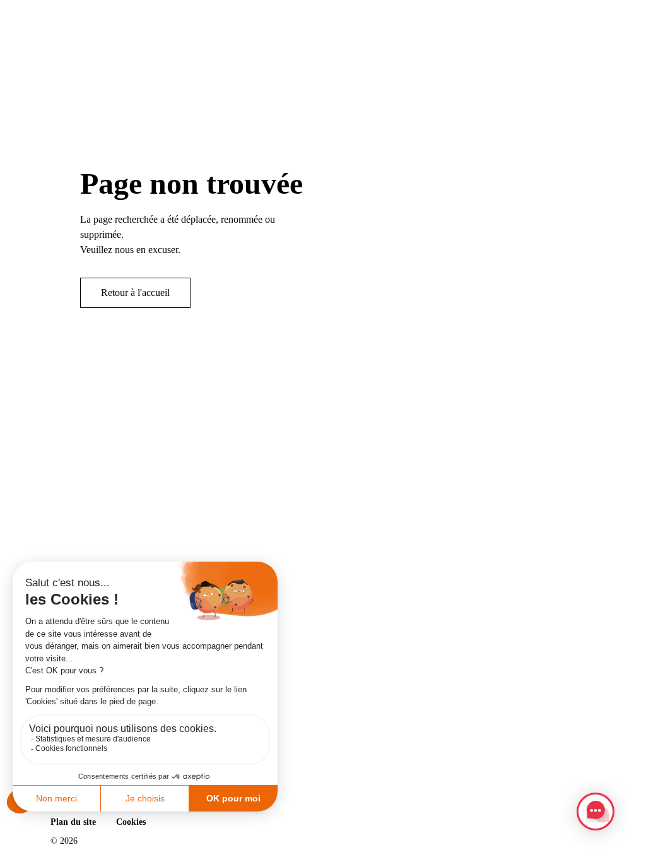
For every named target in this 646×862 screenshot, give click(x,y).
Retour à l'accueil (135, 292)
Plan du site (73, 822)
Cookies (131, 822)
